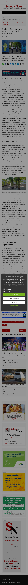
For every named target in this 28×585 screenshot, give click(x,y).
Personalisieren (14, 305)
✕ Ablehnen (14, 302)
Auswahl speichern (14, 298)
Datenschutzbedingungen (14, 307)
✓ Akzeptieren (14, 294)
